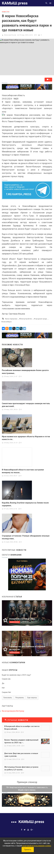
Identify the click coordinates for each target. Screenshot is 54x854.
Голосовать (8, 697)
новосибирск (7, 322)
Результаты (19, 697)
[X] (13, 328)
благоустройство (26, 319)
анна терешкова (11, 319)
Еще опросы (32, 697)
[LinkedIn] (17, 328)
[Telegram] (24, 328)
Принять (27, 850)
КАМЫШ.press (15, 3)
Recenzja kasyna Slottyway (13, 711)
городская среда (41, 319)
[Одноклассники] (6, 328)
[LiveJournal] (20, 328)
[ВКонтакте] (3, 328)
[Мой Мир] (10, 328)
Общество (5, 11)
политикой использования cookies (36, 846)
